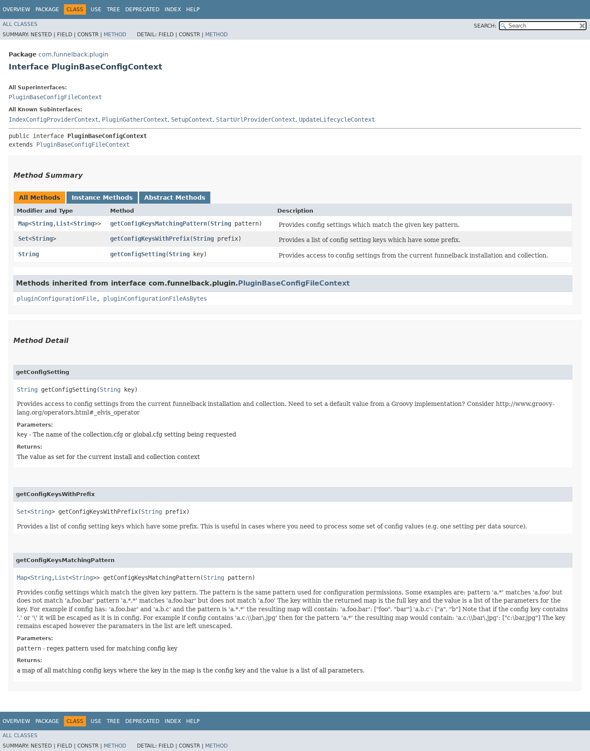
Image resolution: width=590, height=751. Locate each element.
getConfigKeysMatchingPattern (158, 223)
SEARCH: (485, 26)
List (63, 223)
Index (173, 9)
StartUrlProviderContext (255, 119)
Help (193, 9)
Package (47, 9)
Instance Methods (102, 197)
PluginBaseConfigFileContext (55, 97)
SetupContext (192, 119)
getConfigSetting (137, 254)
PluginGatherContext (135, 119)
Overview (16, 9)
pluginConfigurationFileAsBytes (155, 298)
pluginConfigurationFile (56, 298)
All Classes (20, 24)
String (42, 223)
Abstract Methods (174, 197)
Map (23, 223)
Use (96, 9)
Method (115, 34)
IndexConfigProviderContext (53, 119)
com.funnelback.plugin (73, 54)
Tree (113, 9)
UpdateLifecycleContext (337, 119)
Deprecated (142, 9)
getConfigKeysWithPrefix (150, 238)
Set (23, 238)
